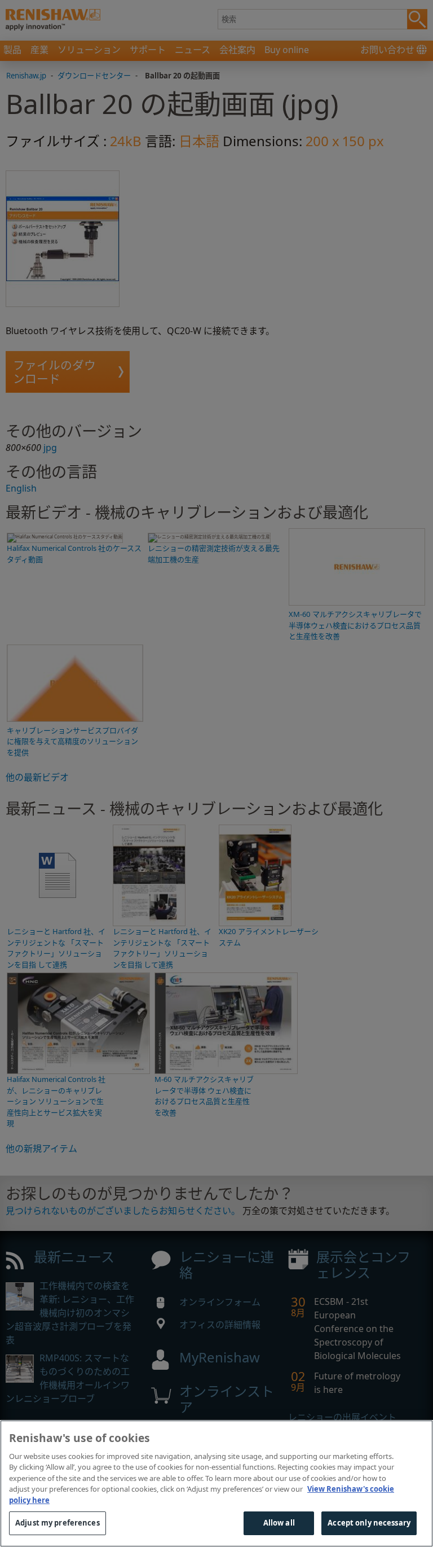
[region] (216, 1483)
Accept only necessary (369, 1523)
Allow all (279, 1523)
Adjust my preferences (57, 1523)
